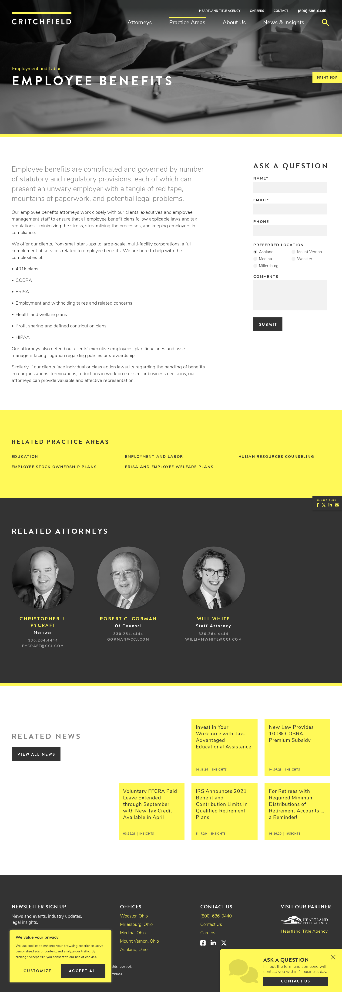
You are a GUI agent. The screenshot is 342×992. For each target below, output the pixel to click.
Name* (260, 178)
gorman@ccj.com (128, 640)
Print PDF (327, 77)
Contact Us (211, 925)
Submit (268, 324)
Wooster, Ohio (134, 916)
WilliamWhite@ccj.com (213, 640)
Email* (261, 200)
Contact (281, 11)
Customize (37, 971)
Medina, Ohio (133, 933)
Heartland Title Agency (219, 11)
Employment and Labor (36, 69)
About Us (234, 23)
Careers (257, 11)
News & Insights (283, 23)
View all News (36, 754)
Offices (130, 906)
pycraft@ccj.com (43, 646)
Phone (261, 222)
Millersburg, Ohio (136, 925)
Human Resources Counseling (276, 457)
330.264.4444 (43, 640)
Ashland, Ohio (134, 950)
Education (25, 457)
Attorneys (139, 23)
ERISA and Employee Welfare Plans (169, 467)
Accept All (83, 971)
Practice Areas (187, 23)
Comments (265, 277)
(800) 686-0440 (312, 11)
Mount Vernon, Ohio (139, 941)
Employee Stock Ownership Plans (54, 467)
